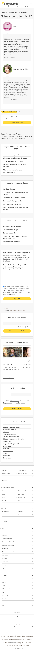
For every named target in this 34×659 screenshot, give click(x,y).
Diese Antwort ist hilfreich (10, 111)
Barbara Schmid (21, 69)
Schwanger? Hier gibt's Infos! (13, 201)
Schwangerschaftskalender (12, 204)
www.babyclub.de (12, 642)
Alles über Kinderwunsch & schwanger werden (16, 208)
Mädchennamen (14, 401)
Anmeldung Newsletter (17, 626)
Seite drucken (17, 612)
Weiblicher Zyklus (9, 189)
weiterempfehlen (17, 616)
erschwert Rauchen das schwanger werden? (14, 166)
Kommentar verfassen (17, 123)
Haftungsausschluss (19, 648)
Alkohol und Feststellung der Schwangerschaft (12, 171)
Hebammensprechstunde (17, 310)
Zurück (6, 308)
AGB (4, 290)
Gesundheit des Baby (10, 233)
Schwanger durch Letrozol (12, 226)
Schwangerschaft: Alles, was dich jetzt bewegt (16, 193)
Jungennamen (7, 403)
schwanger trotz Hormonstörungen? (15, 158)
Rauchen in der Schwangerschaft (14, 198)
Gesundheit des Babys (10, 230)
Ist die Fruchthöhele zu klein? (13, 161)
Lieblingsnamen (20, 403)
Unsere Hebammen (8, 378)
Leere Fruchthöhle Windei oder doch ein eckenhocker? (15, 237)
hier (22, 138)
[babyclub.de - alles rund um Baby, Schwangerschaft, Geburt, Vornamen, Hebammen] (10, 4)
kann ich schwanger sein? (11, 155)
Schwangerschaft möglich (11, 241)
